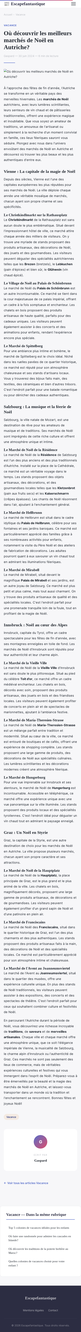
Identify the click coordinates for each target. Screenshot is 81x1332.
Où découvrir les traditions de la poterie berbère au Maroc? (38, 1250)
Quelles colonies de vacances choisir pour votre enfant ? (36, 1263)
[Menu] (73, 4)
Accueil (8, 14)
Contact (53, 1310)
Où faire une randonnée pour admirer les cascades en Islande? (39, 1238)
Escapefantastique (24, 3)
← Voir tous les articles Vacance (26, 1183)
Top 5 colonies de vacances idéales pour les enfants (38, 1227)
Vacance (20, 14)
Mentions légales (33, 1310)
